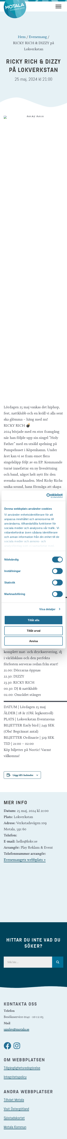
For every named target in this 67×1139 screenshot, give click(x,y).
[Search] (57, 962)
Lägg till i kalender (23, 775)
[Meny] (58, 6)
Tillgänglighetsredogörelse (22, 1067)
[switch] (57, 571)
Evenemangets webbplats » (25, 859)
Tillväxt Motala (14, 1099)
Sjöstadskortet (14, 1117)
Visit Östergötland (16, 1108)
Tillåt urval (33, 630)
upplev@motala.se (16, 1029)
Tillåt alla (33, 620)
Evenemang (38, 36)
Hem (22, 36)
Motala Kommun (15, 1127)
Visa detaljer (47, 609)
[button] (7, 1045)
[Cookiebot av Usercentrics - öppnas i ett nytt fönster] (47, 495)
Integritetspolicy (15, 1076)
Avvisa (33, 641)
